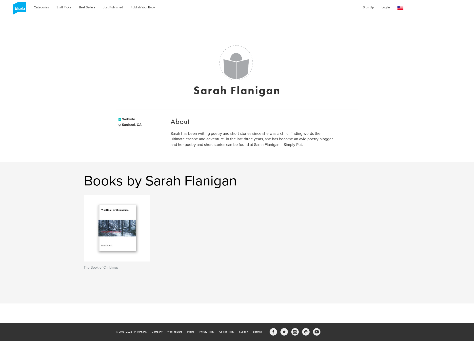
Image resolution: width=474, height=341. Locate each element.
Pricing (191, 331)
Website (128, 119)
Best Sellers (87, 7)
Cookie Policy (226, 331)
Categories (41, 7)
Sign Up (368, 7)
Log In (385, 7)
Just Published (113, 7)
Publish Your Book (143, 7)
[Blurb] (18, 9)
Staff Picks (64, 7)
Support (243, 331)
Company (157, 331)
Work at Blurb (174, 331)
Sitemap (257, 331)
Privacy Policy (206, 331)
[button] (400, 8)
